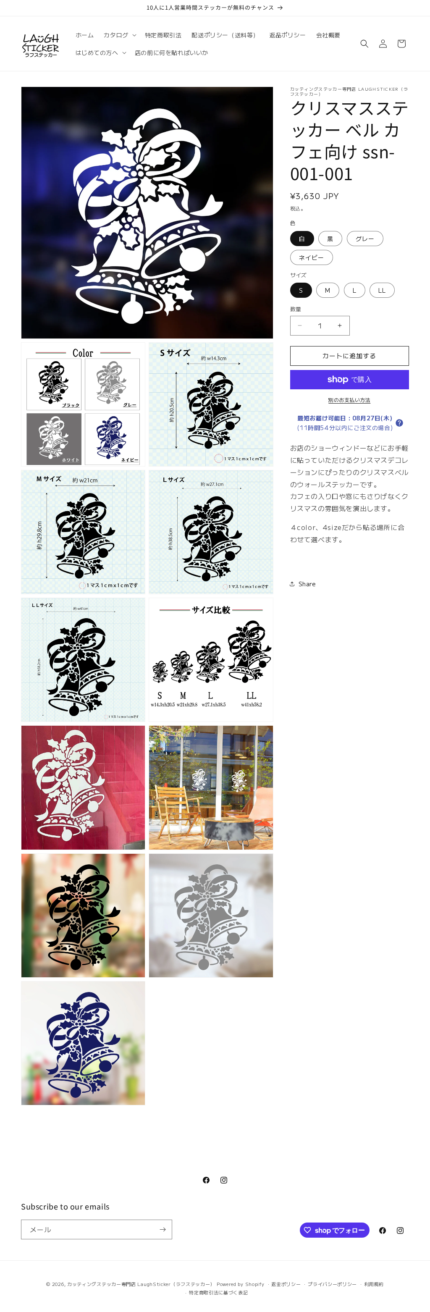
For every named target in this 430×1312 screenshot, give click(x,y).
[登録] (162, 1229)
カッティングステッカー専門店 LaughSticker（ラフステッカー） (141, 1284)
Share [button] (307, 584)
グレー (365, 238)
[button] (119, 35)
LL (382, 290)
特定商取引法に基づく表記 (218, 1292)
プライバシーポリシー (332, 1284)
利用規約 (374, 1284)
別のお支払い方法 (349, 399)
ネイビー (311, 257)
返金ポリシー (286, 1284)
